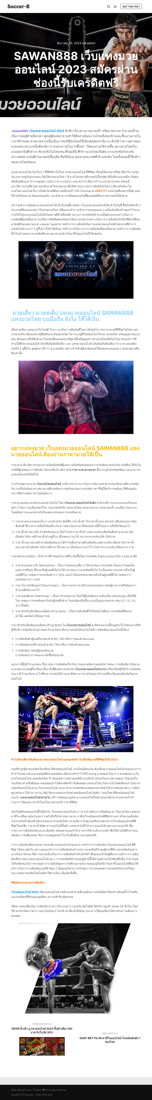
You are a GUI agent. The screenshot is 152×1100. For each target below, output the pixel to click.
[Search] (108, 6)
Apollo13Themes (22, 1094)
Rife (13, 1090)
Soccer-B (18, 6)
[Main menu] (115, 6)
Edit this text (131, 6)
